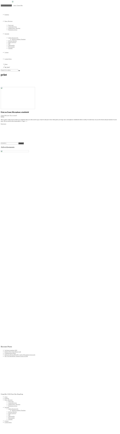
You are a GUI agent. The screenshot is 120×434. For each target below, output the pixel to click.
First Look (11, 25)
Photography (11, 47)
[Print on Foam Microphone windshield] (18, 108)
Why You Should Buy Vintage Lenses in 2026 (16, 356)
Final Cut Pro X (12, 42)
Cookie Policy (8, 59)
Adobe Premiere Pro (13, 38)
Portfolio (6, 14)
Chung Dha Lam (5, 115)
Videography (11, 45)
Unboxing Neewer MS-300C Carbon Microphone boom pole (19, 354)
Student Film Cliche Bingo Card (12, 351)
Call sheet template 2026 (10, 350)
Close (5, 397)
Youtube (10, 48)
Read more (3, 124)
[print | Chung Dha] (17, 5)
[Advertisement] (35, 82)
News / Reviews (8, 21)
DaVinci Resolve (12, 41)
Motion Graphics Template (19, 39)
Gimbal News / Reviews (14, 28)
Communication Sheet (10, 353)
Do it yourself (13, 115)
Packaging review (12, 29)
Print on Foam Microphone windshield (15, 112)
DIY (9, 44)
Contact (6, 52)
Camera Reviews (12, 26)
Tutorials (6, 33)
